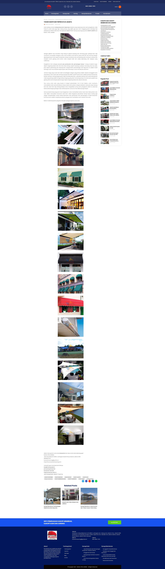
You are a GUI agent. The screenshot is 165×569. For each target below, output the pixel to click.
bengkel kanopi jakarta (49, 467)
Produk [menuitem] (97, 13)
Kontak (66, 557)
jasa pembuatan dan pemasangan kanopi (73, 64)
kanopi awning (104, 39)
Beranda (45, 19)
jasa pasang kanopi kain (49, 469)
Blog (65, 555)
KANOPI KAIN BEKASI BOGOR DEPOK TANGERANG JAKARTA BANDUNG (115, 108)
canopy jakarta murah (106, 25)
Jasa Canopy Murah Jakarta (50, 474)
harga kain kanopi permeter (107, 36)
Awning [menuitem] (76, 13)
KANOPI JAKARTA (91, 30)
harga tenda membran (113, 95)
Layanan (66, 551)
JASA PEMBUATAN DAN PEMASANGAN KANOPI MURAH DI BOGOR (115, 121)
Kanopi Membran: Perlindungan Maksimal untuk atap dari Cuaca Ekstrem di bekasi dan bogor (52, 507)
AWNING (109, 1)
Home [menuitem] (46, 13)
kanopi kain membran (106, 32)
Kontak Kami (114, 522)
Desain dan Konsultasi (108, 560)
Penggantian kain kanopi (89, 552)
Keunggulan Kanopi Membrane (110, 549)
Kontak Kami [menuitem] (106, 13)
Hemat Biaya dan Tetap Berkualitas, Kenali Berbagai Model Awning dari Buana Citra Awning (114, 140)
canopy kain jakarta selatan (107, 48)
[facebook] (65, 6)
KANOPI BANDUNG (58, 477)
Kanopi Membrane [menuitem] (86, 13)
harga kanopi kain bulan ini (50, 472)
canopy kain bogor (105, 47)
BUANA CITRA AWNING (49, 24)
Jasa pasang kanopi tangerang (108, 26)
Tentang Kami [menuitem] (55, 13)
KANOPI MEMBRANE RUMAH (60, 479)
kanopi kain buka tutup (106, 34)
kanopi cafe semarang (106, 43)
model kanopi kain (105, 33)
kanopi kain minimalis (49, 470)
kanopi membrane (48, 479)
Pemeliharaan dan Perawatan (110, 558)
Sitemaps (66, 553)
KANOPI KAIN (96, 1)
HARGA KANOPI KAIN (116, 1)
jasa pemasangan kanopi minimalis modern (114, 133)
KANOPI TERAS (81, 479)
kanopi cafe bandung (105, 45)
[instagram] (68, 6)
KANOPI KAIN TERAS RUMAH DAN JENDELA (70, 502)
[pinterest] (71, 6)
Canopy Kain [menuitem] (66, 13)
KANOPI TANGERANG (72, 479)
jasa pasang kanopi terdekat (107, 28)
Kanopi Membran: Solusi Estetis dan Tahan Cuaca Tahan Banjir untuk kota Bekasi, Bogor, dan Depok (89, 507)
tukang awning (51, 19)
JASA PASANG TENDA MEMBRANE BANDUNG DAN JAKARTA (114, 101)
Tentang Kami (67, 549)
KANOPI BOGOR (68, 477)
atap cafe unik (104, 44)
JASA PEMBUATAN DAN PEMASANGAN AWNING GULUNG (115, 88)
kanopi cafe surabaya (106, 41)
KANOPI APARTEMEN (49, 477)
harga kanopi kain (105, 40)
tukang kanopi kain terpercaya (62, 27)
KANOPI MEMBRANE (103, 1)
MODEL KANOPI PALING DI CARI (115, 127)
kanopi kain (62, 453)
